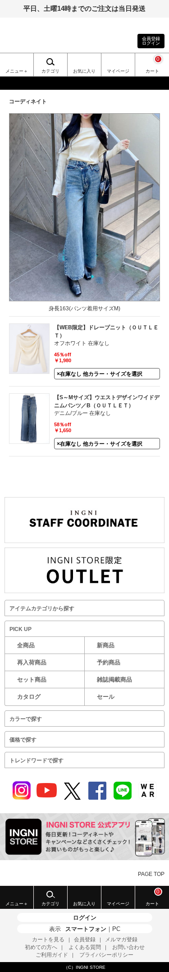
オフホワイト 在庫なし (82, 343)
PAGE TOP (151, 874)
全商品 (26, 645)
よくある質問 (85, 947)
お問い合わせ (128, 947)
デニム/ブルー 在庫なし (82, 413)
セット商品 (31, 679)
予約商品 (108, 662)
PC (116, 929)
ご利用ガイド (52, 955)
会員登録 (85, 939)
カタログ (29, 696)
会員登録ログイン (151, 41)
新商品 (105, 645)
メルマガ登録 (121, 939)
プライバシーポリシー (106, 955)
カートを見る (48, 939)
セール (105, 696)
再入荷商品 (31, 662)
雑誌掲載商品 (114, 679)
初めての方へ (41, 947)
